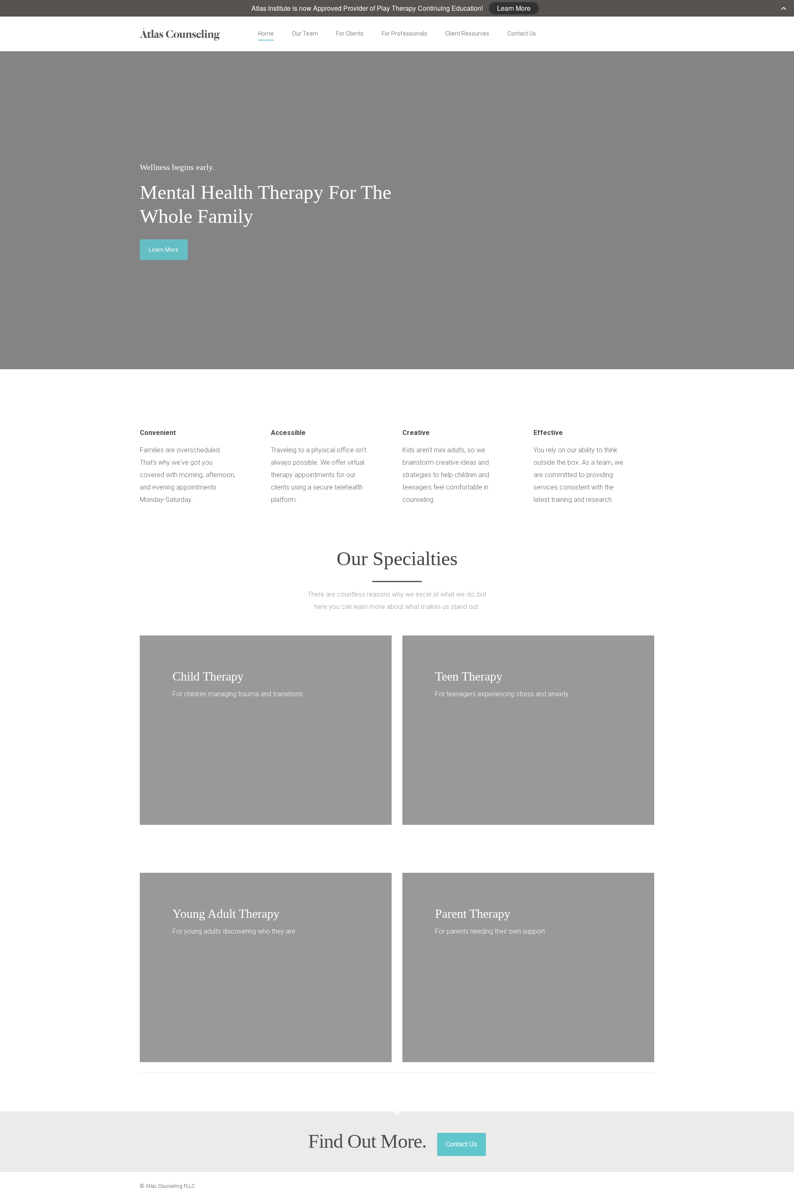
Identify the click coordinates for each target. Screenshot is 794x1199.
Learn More (514, 8)
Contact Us (521, 33)
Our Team (305, 33)
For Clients (350, 33)
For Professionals (404, 33)
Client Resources (467, 33)
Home (266, 33)
